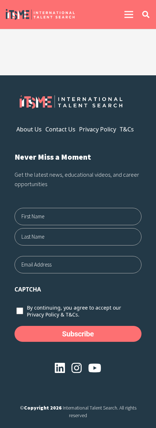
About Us (29, 129)
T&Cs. (72, 314)
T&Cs (127, 129)
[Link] (51, 14)
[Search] (146, 14)
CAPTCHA (28, 289)
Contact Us (60, 129)
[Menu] (129, 14)
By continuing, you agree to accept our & (74, 311)
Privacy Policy (97, 129)
